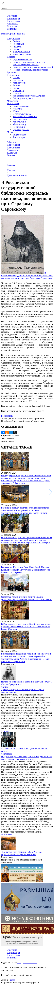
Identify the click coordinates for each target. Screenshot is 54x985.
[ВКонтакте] (3, 432)
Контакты (12, 29)
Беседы (16, 85)
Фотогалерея (19, 137)
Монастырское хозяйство (25, 116)
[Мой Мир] (11, 432)
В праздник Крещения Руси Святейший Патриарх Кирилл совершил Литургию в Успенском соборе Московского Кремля (26, 570)
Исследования (20, 119)
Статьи (16, 77)
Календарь (12, 26)
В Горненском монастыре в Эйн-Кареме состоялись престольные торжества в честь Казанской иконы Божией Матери (26, 626)
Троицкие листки (21, 51)
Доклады (17, 46)
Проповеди (18, 44)
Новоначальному (21, 106)
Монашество (13, 103)
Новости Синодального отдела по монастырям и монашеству (29, 63)
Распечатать (7, 416)
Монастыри (12, 101)
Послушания (19, 127)
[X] (15, 432)
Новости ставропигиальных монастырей (33, 67)
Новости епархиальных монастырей (30, 70)
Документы (12, 23)
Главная (11, 165)
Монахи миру (19, 124)
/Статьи (5, 731)
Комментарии (19, 83)
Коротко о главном (22, 54)
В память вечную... (22, 114)
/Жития (4, 687)
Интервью (18, 80)
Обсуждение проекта (23, 98)
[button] (51, 492)
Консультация (19, 121)
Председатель (13, 21)
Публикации (13, 75)
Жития (16, 111)
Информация (13, 18)
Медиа (10, 132)
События (17, 41)
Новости (11, 57)
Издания (17, 93)
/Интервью (6, 754)
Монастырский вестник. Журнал (29, 95)
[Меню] (2, 5)
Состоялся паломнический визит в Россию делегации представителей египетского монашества (26, 598)
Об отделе (12, 16)
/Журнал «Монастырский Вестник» (18, 854)
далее (12, 980)
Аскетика (17, 108)
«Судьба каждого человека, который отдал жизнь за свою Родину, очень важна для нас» (26, 757)
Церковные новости (22, 59)
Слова (16, 49)
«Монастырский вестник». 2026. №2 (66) (21, 852)
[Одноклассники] (7, 432)
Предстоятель (13, 38)
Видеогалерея (19, 134)
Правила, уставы (21, 129)
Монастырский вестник (13, 33)
